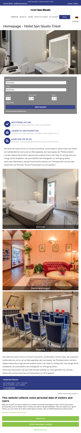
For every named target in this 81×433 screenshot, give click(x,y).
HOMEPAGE (14, 17)
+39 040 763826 (8, 3)
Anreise (70, 3)
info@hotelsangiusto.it (20, 3)
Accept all (40, 418)
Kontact (75, 3)
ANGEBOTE (23, 17)
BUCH (65, 17)
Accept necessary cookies (40, 424)
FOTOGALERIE (53, 17)
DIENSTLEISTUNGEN (41, 17)
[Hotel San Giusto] (40, 10)
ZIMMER (30, 17)
